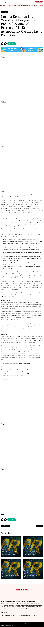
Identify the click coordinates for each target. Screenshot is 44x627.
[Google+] (22, 167)
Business (24, 593)
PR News (4, 12)
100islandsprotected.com (7, 296)
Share (2, 191)
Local (6, 593)
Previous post (5, 525)
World (30, 593)
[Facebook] (22, 77)
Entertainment (37, 593)
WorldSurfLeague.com (24, 363)
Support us (11, 44)
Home (2, 593)
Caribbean (17, 593)
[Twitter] (22, 122)
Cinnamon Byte (10, 625)
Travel (11, 593)
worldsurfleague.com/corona (32, 295)
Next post (39, 525)
